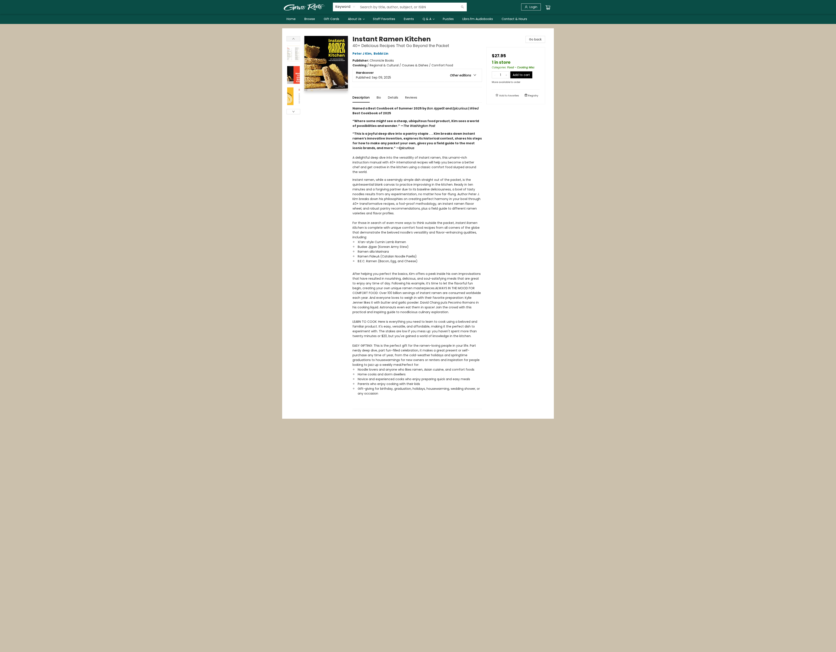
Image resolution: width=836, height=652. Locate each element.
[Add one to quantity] (506, 74)
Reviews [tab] (411, 97)
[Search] (462, 7)
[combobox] (345, 7)
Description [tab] (361, 97)
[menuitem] (291, 19)
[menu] (418, 19)
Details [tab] (393, 97)
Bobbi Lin (381, 53)
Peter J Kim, (362, 53)
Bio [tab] (379, 97)
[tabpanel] (417, 257)
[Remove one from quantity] (494, 74)
